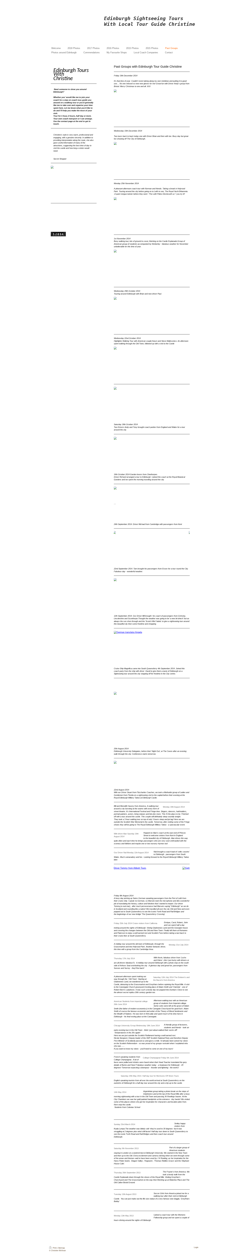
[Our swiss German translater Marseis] (152, 880)
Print (54, 1248)
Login (196, 1247)
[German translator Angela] (152, 648)
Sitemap (61, 1248)
